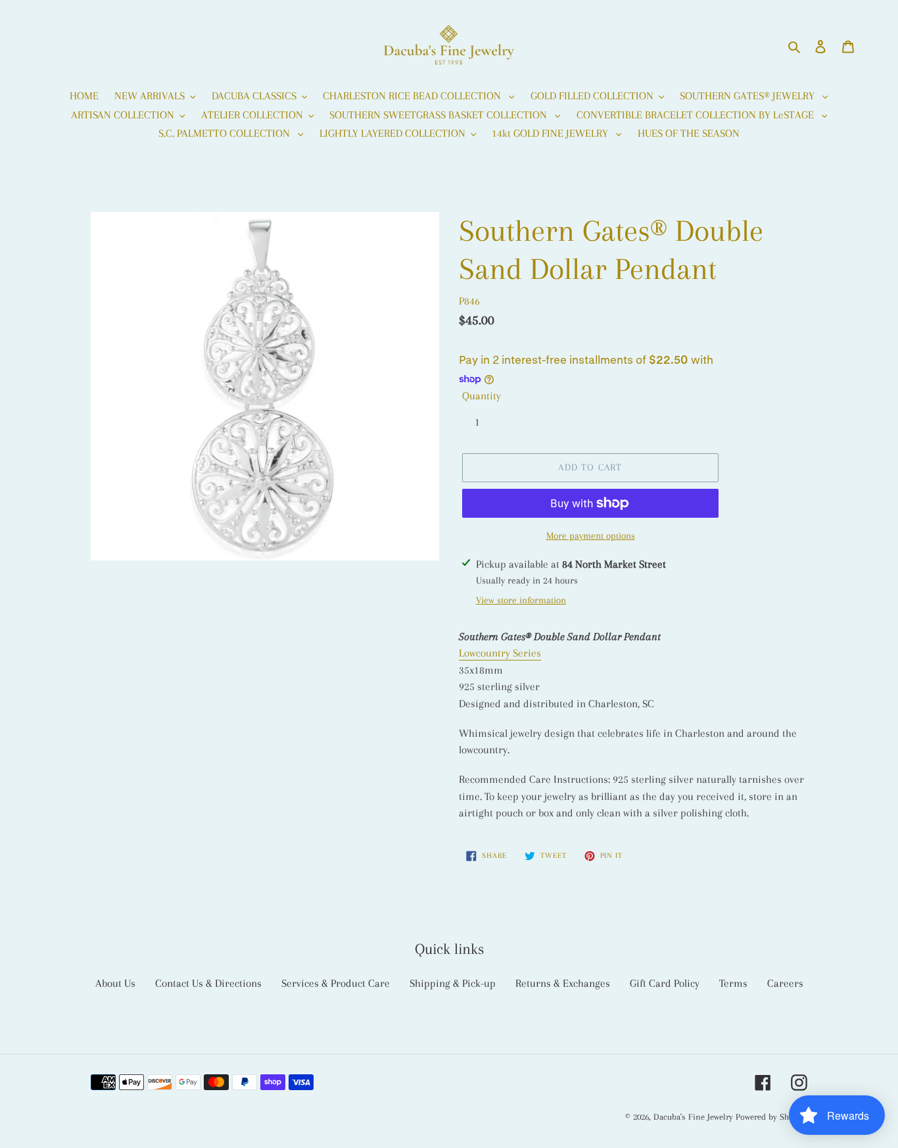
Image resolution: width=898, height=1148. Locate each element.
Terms (733, 983)
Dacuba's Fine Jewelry (693, 1117)
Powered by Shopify (771, 1117)
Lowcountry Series (500, 653)
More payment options (590, 535)
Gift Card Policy (664, 983)
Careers (785, 983)
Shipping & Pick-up (453, 983)
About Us (115, 983)
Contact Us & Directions (208, 983)
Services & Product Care (335, 983)
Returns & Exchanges (562, 983)
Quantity (481, 395)
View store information (521, 600)
